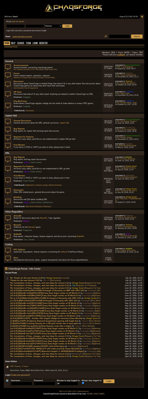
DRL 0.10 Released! (125, 67)
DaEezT (26, 221)
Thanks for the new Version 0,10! (24, 280)
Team (28, 43)
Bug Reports (19, 129)
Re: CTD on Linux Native (127, 129)
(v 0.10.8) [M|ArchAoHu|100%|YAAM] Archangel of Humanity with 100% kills (44, 301)
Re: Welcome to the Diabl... (127, 236)
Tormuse (129, 81)
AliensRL (18, 216)
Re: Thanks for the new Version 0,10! (26, 278)
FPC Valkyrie (19, 250)
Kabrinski (129, 215)
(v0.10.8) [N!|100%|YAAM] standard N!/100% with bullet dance (37, 346)
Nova (16, 258)
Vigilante (129, 73)
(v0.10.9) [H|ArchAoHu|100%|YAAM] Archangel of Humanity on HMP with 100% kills (47, 290)
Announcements (21, 65)
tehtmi (26, 162)
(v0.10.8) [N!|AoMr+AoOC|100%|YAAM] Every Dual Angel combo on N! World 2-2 (46, 311)
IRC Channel (18, 69)
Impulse (129, 157)
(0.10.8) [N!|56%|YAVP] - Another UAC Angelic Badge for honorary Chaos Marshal (46, 318)
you (25, 239)
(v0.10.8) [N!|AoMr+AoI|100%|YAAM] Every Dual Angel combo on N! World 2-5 (44, 303)
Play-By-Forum (20, 101)
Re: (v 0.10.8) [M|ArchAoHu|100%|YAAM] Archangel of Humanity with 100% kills (45, 298)
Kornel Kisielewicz (133, 65)
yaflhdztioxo (48, 202)
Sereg (128, 234)
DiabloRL (18, 234)
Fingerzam (27, 230)
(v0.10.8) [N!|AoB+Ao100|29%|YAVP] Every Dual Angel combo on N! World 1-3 (44, 338)
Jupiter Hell (64, 123)
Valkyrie (64, 252)
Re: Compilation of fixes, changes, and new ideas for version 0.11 (39, 283)
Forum (17, 73)
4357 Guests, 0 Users (19, 366)
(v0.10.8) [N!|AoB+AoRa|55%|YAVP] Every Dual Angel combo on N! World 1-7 (44, 328)
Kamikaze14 (77, 354)
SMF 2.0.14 (63, 391)
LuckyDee (130, 92)
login (14, 21)
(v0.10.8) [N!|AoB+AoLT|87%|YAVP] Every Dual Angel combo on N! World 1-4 (44, 333)
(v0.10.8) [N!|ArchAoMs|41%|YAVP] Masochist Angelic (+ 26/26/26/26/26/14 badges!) (47, 351)
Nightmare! (30, 185)
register (21, 21)
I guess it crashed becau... (127, 226)
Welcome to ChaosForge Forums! (25, 77)
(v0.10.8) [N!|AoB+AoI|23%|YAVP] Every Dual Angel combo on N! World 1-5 (43, 331)
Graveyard (30, 110)
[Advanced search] (105, 36)
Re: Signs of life (123, 93)
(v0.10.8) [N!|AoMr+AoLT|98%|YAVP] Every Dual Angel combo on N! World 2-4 (44, 306)
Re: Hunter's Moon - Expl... (127, 103)
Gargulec (27, 97)
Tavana (31, 239)
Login (35, 43)
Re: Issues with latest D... (127, 83)
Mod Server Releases (34, 206)
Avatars (41, 77)
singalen (129, 248)
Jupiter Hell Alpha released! (22, 36)
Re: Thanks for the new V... (127, 190)
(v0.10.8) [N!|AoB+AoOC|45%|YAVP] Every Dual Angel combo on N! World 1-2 (44, 341)
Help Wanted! (18, 88)
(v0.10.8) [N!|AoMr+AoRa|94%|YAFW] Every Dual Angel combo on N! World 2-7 (45, 293)
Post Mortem (19, 145)
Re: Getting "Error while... (127, 250)
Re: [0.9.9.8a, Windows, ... (127, 159)
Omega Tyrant (131, 166)
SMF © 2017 (72, 391)
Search (20, 43)
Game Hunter (36, 162)
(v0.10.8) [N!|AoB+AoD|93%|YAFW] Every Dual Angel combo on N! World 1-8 (44, 316)
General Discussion (22, 121)
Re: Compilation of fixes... (127, 168)
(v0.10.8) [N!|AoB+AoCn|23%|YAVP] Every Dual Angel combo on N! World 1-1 (44, 344)
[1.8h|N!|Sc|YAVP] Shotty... (127, 145)
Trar (73, 285)
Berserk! (17, 225)
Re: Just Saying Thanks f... (127, 121)
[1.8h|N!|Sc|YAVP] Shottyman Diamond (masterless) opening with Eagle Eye (44, 321)
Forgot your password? (20, 375)
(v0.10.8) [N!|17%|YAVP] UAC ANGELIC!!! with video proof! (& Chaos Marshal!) (44, 349)
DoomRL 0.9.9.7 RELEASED (34, 69)
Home (6, 43)
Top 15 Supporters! (31, 88)
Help (13, 43)
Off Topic (18, 92)
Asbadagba (130, 175)
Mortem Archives (55, 185)
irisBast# (121, 55)
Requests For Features (24, 137)
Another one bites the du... (127, 217)
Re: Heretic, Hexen (124, 137)
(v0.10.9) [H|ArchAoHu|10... (127, 177)
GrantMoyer (130, 128)
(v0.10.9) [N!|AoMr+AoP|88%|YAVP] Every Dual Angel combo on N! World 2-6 (44, 295)
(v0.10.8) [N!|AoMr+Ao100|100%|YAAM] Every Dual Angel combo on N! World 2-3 (46, 308)
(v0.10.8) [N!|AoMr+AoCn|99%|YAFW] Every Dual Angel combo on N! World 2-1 (45, 313)
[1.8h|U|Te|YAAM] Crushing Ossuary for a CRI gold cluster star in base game (44, 323)
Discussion (19, 81)
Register (43, 43)
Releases (47, 206)
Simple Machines (83, 391)
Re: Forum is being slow (126, 75)
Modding (18, 197)
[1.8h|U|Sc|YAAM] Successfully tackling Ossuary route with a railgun (41, 326)
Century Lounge (41, 185)
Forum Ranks (50, 77)
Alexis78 (46, 280)
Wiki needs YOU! (51, 69)
